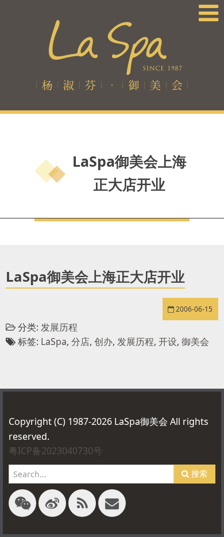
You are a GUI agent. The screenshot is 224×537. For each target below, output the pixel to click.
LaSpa (54, 341)
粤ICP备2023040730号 (55, 450)
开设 (168, 341)
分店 (80, 341)
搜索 (198, 473)
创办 (103, 341)
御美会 (195, 341)
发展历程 (59, 327)
